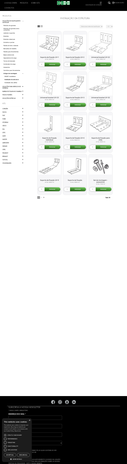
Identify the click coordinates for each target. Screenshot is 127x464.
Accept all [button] (10, 455)
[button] (17, 459)
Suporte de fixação (75, 180)
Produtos (24, 3)
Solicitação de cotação (94, 5)
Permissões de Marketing (19, 448)
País (10, 439)
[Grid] (38, 26)
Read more (18, 431)
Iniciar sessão (119, 3)
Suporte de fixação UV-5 (49, 180)
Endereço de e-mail (17, 414)
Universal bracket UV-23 (49, 98)
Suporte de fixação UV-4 (75, 138)
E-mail (13, 455)
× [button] (29, 420)
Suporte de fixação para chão (100, 139)
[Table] (41, 26)
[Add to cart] (52, 64)
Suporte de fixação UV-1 (49, 57)
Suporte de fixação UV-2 (75, 57)
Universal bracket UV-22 (100, 57)
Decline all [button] (23, 455)
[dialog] (17, 440)
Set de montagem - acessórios (100, 181)
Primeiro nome (15, 422)
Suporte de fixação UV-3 (75, 98)
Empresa (12, 431)
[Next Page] (43, 197)
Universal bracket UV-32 (100, 98)
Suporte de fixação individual (49, 139)
